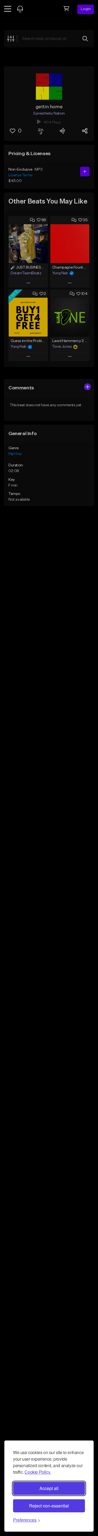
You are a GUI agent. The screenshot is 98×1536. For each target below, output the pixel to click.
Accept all (49, 1488)
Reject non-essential (49, 1506)
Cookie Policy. (37, 1472)
